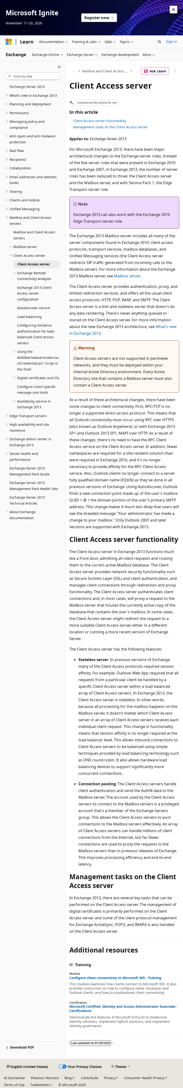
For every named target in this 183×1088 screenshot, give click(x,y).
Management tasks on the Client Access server (110, 127)
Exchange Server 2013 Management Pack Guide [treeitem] (30, 471)
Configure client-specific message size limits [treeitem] (36, 389)
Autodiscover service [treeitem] (33, 308)
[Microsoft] (9, 42)
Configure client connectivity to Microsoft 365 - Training (115, 978)
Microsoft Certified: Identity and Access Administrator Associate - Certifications (123, 1008)
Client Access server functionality (99, 120)
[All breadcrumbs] (73, 71)
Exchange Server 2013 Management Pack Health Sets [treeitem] (34, 485)
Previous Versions (45, 1078)
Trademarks (39, 1085)
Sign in (171, 41)
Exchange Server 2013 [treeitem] (27, 86)
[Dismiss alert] (173, 9)
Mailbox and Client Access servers (105, 71)
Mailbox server (127, 276)
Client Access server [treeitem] (33, 264)
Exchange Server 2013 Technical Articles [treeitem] (27, 500)
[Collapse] (59, 67)
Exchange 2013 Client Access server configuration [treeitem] (34, 293)
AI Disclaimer (14, 1078)
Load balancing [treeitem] (29, 316)
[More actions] (175, 71)
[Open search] (159, 42)
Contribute (89, 1078)
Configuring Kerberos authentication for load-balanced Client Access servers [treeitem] (36, 334)
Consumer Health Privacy (144, 1078)
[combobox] (33, 76)
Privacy (109, 1078)
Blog (68, 1078)
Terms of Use (14, 1085)
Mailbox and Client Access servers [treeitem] (34, 235)
